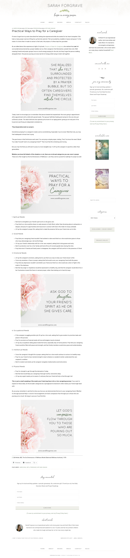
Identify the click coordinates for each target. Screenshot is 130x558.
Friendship (36, 28)
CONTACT (78, 548)
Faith (26, 28)
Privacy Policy (102, 240)
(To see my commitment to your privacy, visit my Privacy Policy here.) (47, 513)
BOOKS (59, 548)
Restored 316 (76, 555)
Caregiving (16, 28)
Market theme (65, 555)
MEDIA (68, 548)
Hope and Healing (50, 28)
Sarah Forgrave (65, 9)
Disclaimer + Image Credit (102, 229)
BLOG (87, 548)
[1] (47, 156)
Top (125, 553)
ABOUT (51, 548)
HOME (43, 548)
